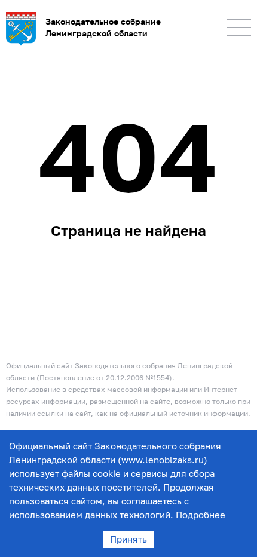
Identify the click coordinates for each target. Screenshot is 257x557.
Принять (128, 539)
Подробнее (200, 514)
